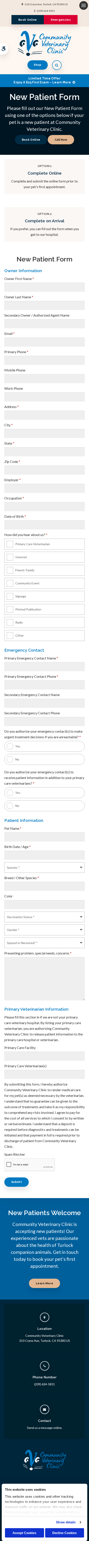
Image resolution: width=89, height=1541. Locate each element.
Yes (17, 746)
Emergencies (61, 19)
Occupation (14, 498)
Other (19, 635)
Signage (20, 596)
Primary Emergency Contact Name (31, 658)
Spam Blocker (14, 1154)
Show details (66, 1522)
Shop (37, 64)
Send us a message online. (44, 1428)
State (9, 443)
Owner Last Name (18, 297)
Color (8, 896)
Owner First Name (19, 279)
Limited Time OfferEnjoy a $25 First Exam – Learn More (42, 80)
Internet (21, 557)
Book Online (27, 19)
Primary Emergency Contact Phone (31, 676)
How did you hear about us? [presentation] (25, 535)
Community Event (27, 583)
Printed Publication (28, 609)
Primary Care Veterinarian (32, 544)
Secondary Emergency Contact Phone (32, 713)
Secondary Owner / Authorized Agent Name (36, 315)
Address (11, 407)
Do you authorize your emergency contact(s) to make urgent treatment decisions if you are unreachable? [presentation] (43, 734)
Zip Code (12, 461)
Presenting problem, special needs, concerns (38, 953)
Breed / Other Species (21, 878)
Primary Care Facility (20, 1047)
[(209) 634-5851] (61, 139)
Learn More (44, 1283)
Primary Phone (16, 352)
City (8, 425)
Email (9, 333)
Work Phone (13, 388)
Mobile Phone (14, 370)
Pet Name (12, 828)
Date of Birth (15, 516)
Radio (19, 622)
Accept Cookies (24, 1533)
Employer (12, 480)
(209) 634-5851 (46, 10)
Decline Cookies (64, 1533)
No (17, 759)
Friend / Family (24, 570)
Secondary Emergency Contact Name (32, 695)
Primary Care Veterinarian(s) (25, 1066)
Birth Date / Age (17, 847)
